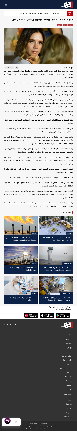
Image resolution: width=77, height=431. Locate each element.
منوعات (69, 385)
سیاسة (69, 339)
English (69, 404)
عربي (70, 400)
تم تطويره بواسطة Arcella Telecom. (38, 424)
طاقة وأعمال (67, 360)
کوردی (69, 408)
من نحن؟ (49, 428)
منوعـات (70, 25)
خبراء (65, 25)
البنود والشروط (41, 428)
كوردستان (68, 343)
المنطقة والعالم (66, 368)
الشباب (59, 25)
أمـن (70, 351)
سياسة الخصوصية (30, 428)
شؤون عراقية (67, 356)
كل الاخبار (68, 376)
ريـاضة (69, 372)
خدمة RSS (68, 416)
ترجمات (69, 364)
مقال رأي (68, 380)
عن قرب (69, 347)
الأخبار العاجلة (69, 13)
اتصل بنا (69, 412)
